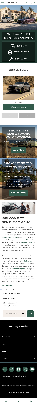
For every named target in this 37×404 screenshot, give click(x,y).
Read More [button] (7, 285)
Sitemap (23, 376)
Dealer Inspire (31, 385)
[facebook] (18, 369)
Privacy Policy (6, 376)
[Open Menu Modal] (2, 2)
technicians (26, 261)
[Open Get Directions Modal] (35, 2)
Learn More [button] (18, 150)
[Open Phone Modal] (31, 401)
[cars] (5, 369)
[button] (27, 115)
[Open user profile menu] (26, 2)
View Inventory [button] (18, 193)
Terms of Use (6, 378)
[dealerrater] (11, 369)
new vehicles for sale (10, 237)
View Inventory (18, 107)
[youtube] (32, 369)
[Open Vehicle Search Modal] (6, 401)
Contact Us (15, 376)
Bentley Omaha (24, 392)
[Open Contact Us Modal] (31, 2)
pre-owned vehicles (23, 240)
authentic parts (19, 269)
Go (30, 314)
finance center (27, 242)
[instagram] (25, 369)
